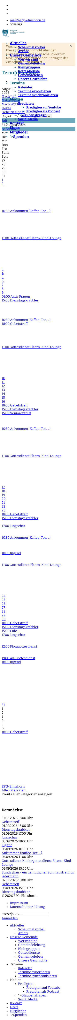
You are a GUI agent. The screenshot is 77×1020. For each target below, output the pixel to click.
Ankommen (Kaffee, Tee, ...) (22, 853)
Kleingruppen (29, 67)
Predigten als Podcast (43, 111)
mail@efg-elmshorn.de (27, 20)
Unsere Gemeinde (25, 55)
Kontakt (17, 123)
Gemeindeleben (30, 75)
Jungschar (9, 837)
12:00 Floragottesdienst (19, 646)
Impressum (19, 903)
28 (4, 611)
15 (3, 397)
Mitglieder (19, 132)
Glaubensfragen (33, 115)
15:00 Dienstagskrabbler (20, 300)
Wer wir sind (28, 59)
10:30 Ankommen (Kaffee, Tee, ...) (26, 211)
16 (3, 401)
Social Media (28, 119)
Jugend (7, 845)
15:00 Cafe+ (10, 631)
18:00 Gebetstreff (15, 324)
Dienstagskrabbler (16, 830)
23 (3, 510)
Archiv (23, 51)
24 (3, 596)
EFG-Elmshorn (13, 786)
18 (3, 491)
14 (3, 394)
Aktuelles (18, 43)
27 (3, 607)
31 (3, 705)
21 (3, 502)
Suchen (6, 914)
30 (4, 619)
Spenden (21, 136)
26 (3, 604)
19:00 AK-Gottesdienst (18, 658)
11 (3, 382)
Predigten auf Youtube (43, 107)
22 (3, 506)
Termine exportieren (34, 91)
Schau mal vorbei (31, 47)
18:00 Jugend (11, 553)
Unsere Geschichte (32, 79)
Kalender (25, 87)
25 (3, 600)
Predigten (26, 103)
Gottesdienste (29, 71)
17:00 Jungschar (13, 526)
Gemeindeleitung (31, 63)
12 (3, 386)
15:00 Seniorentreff (16, 413)
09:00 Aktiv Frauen (16, 296)
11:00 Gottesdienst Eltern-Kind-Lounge (31, 238)
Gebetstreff (10, 822)
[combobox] (30, 914)
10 (3, 378)
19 (3, 495)
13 (3, 390)
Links (15, 127)
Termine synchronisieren (38, 95)
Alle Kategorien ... (15, 790)
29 (3, 615)
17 (3, 487)
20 (4, 499)
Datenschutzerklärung (27, 907)
